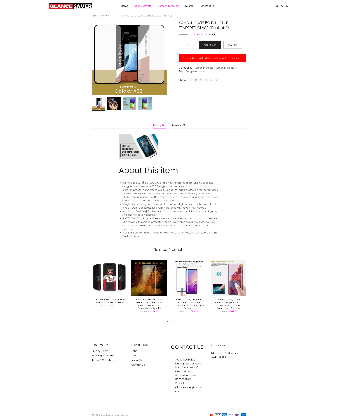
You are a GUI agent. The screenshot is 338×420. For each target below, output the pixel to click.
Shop (134, 355)
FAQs (134, 351)
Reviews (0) (178, 125)
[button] (168, 322)
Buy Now (232, 44)
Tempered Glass (196, 71)
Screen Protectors (168, 6)
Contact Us (207, 6)
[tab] (160, 125)
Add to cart (210, 44)
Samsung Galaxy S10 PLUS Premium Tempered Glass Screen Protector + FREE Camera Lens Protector (149, 304)
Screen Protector (204, 67)
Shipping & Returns (103, 355)
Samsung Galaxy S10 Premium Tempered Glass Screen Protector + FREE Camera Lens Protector (189, 304)
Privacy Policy (100, 351)
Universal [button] (189, 6)
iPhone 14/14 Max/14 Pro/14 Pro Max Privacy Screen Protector (110, 301)
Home (124, 6)
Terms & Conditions (103, 360)
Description (159, 125)
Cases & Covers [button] (142, 6)
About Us (136, 360)
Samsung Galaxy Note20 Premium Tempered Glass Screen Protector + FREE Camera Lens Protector (228, 304)
